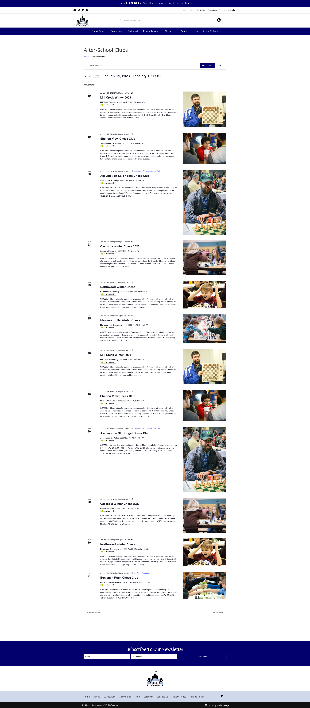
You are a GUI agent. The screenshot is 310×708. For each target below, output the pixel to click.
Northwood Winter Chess (117, 287)
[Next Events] (90, 75)
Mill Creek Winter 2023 (115, 97)
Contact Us (162, 696)
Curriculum (109, 696)
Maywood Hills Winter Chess (120, 320)
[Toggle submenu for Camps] (189, 31)
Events (86, 56)
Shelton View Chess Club (117, 138)
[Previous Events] (85, 75)
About (96, 696)
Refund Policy (197, 696)
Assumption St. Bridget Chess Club (125, 175)
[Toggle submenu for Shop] (224, 10)
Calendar (148, 696)
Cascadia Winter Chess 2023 (119, 246)
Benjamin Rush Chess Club (119, 577)
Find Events (207, 65)
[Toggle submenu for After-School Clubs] (217, 31)
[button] (202, 656)
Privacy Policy (179, 696)
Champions (125, 696)
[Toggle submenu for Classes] (174, 31)
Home (87, 696)
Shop (137, 696)
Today (97, 76)
